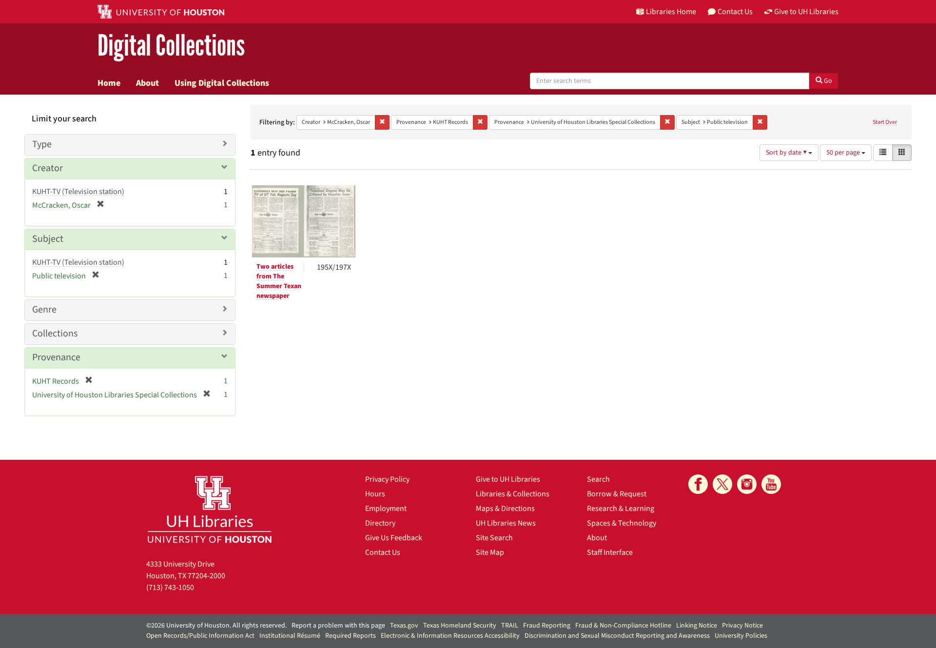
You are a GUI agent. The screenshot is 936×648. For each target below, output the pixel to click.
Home (109, 83)
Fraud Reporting (546, 625)
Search (598, 479)
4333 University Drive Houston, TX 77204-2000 (185, 570)
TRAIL (509, 625)
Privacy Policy (387, 479)
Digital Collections (171, 46)
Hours (375, 494)
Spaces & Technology (621, 523)
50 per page (843, 152)
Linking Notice (696, 625)
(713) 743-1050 (170, 587)
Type (42, 144)
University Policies (741, 636)
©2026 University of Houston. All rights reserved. (216, 625)
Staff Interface (610, 552)
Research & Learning (620, 508)
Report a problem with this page (338, 625)
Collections (55, 333)
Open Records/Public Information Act (200, 636)
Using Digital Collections (222, 83)
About (147, 83)
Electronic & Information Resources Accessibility (450, 636)
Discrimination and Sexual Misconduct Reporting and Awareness (617, 636)
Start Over (885, 122)
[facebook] (698, 484)
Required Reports (350, 636)
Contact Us (382, 552)
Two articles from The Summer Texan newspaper (278, 281)
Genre (44, 309)
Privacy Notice (742, 625)
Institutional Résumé (289, 636)
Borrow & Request (616, 494)
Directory (380, 523)
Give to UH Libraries (508, 479)
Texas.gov (404, 625)
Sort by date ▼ (787, 152)
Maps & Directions (505, 508)
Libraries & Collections (512, 494)
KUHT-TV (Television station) (78, 191)
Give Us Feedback (393, 537)
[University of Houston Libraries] (209, 509)
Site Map (490, 552)
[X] (722, 484)
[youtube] (771, 484)
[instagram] (747, 484)
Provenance (56, 357)
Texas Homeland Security (459, 625)
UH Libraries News (506, 523)
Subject (47, 239)
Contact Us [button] (735, 11)
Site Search (494, 537)
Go (827, 81)
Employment (386, 508)
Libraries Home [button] (671, 11)
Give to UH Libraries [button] (806, 11)
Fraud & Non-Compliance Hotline (623, 625)
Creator (47, 168)
